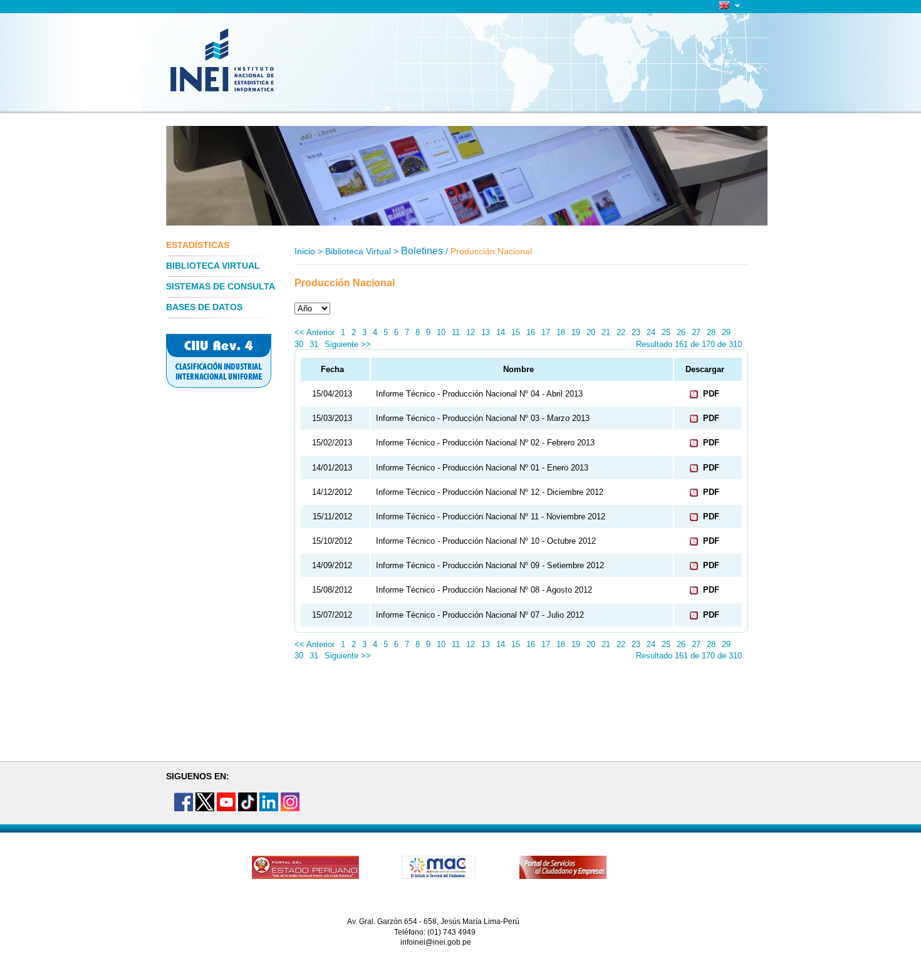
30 (298, 344)
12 (470, 332)
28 (711, 332)
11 (456, 332)
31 (314, 344)
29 (726, 332)
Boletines (422, 251)
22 (621, 332)
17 (545, 332)
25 (666, 332)
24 (651, 332)
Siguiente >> (348, 344)
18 (560, 332)
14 (500, 332)
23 (636, 332)
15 (515, 332)
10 (441, 332)
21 (605, 332)
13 (485, 332)
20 (590, 332)
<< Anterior (314, 332)
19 (575, 332)
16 (530, 332)
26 (681, 332)
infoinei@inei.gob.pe (435, 942)
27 (696, 332)
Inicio (304, 251)
